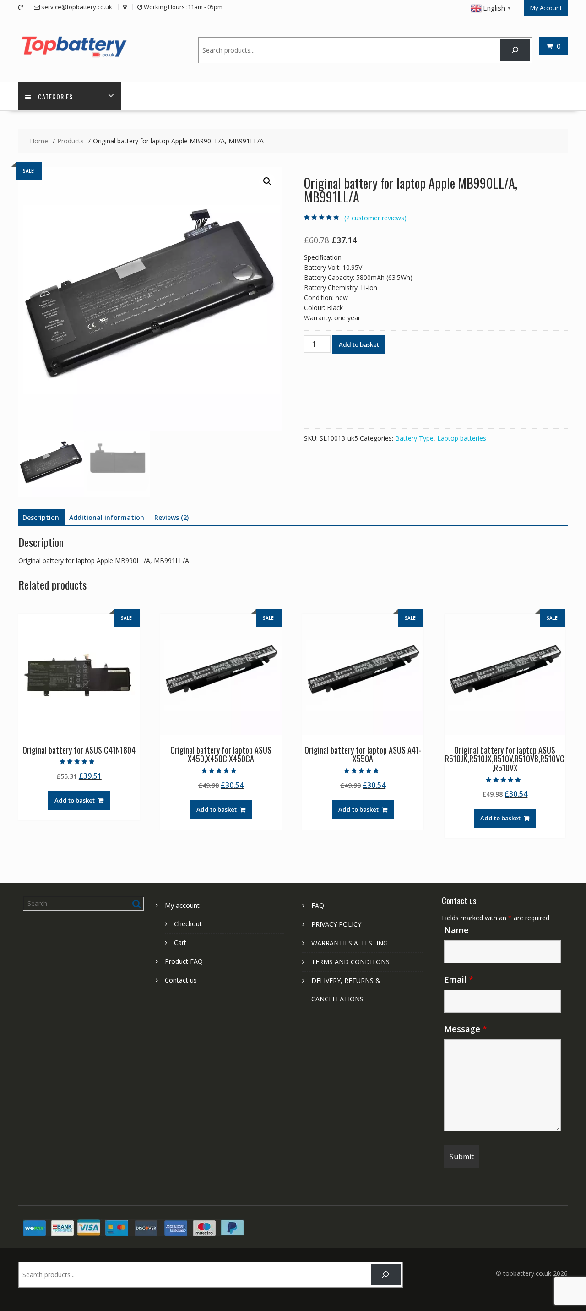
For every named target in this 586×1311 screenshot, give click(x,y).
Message (465, 1028)
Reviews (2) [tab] (171, 517)
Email (458, 979)
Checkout (188, 923)
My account (182, 905)
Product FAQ (184, 961)
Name (456, 929)
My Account (546, 8)
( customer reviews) (375, 217)
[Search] (515, 50)
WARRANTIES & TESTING (349, 943)
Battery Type (414, 438)
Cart (180, 942)
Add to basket (359, 344)
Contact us (181, 980)
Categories (55, 96)
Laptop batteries (461, 438)
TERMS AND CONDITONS (350, 961)
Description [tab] (40, 517)
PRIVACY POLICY (336, 924)
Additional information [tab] (106, 517)
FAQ (317, 905)
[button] (267, 181)
